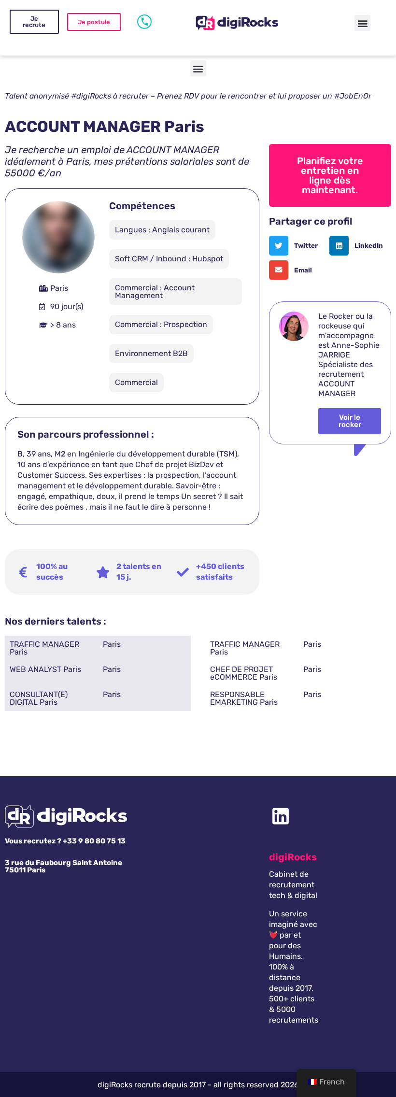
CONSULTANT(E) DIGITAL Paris (39, 698)
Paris (112, 644)
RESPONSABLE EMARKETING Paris (244, 698)
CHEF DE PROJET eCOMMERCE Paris (243, 673)
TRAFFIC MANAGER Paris (44, 648)
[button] (362, 23)
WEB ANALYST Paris (45, 669)
